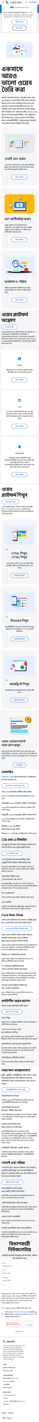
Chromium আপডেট (8, 1381)
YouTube (5, 1398)
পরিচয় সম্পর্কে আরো (12, 1182)
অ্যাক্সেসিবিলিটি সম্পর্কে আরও (15, 1090)
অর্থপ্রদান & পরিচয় (16, 282)
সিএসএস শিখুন (19, 621)
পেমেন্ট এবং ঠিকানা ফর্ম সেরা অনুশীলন (16, 1228)
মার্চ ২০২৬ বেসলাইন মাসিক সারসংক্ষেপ (17, 792)
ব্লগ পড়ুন (19, 765)
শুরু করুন (19, 28)
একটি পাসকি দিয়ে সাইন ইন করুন (15, 1203)
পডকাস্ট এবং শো (7, 1387)
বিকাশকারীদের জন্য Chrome (10, 1378)
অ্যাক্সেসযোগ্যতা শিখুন (10, 1096)
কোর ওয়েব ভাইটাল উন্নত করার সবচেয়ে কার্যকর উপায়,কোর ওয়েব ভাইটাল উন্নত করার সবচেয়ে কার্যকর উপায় (17, 938)
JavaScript (19, 453)
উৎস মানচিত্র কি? (8, 893)
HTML (19, 365)
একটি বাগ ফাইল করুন (9, 1368)
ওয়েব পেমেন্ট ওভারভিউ (11, 1216)
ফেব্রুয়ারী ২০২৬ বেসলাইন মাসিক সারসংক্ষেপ (19, 803)
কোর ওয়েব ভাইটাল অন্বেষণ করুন (16, 929)
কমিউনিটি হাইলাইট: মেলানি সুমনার (15, 1148)
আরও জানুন (19, 177)
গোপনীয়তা (10, 1413)
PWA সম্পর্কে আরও (11, 1012)
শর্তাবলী (4, 1413)
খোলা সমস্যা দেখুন (8, 1371)
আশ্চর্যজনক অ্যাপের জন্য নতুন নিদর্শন (16, 1044)
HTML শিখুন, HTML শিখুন (19, 555)
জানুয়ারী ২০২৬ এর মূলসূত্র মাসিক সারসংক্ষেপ (19, 815)
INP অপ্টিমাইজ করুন (18, 219)
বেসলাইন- (6, 777)
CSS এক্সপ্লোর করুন (11, 853)
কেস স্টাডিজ (6, 1384)
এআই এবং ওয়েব (15, 159)
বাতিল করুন (19, 22)
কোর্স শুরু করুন (19, 576)
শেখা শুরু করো (10, 502)
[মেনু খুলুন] (3, 2)
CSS (19, 407)
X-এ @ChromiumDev (9, 1395)
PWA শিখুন (6, 1018)
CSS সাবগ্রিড (6, 902)
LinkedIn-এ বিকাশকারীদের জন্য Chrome (14, 1401)
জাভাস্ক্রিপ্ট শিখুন (19, 684)
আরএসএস (6, 1404)
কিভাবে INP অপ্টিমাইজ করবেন (14, 954)
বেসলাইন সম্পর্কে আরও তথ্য (15, 786)
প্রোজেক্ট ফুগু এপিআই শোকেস (13, 1057)
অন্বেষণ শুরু (9, 327)
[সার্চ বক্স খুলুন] (26, 2)
